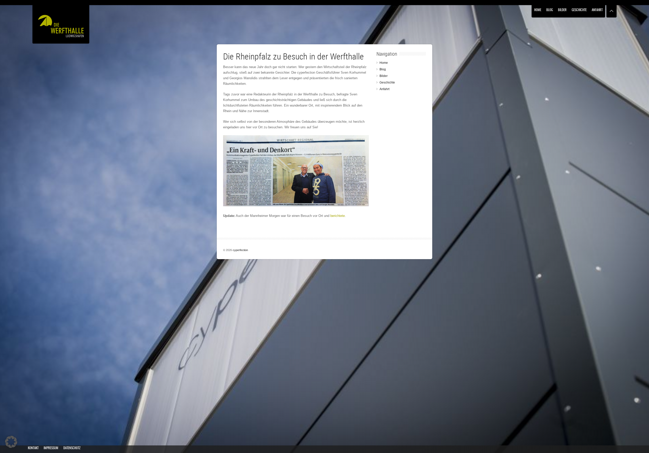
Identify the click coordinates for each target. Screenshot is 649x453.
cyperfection (240, 250)
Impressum (51, 448)
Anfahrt (597, 10)
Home (537, 10)
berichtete (337, 216)
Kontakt (33, 448)
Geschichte (579, 10)
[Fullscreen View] (611, 8)
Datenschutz (71, 448)
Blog (549, 10)
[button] (11, 442)
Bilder (562, 10)
